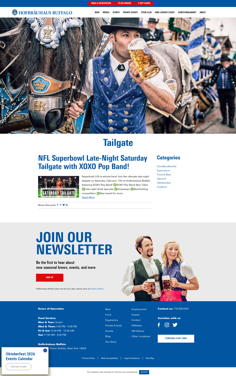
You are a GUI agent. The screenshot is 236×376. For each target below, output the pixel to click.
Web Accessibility (109, 358)
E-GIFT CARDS (144, 3)
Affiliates (137, 326)
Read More (88, 197)
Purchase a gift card (176, 338)
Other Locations (141, 336)
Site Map (150, 358)
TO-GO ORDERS (124, 3)
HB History (138, 331)
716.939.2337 (181, 309)
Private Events (113, 326)
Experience (163, 171)
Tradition (162, 187)
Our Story (110, 342)
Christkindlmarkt (166, 166)
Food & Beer (164, 175)
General (161, 179)
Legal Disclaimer (132, 358)
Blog (108, 336)
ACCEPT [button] (144, 372)
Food (108, 315)
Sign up (49, 277)
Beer (108, 309)
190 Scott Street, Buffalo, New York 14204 (62, 348)
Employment (139, 309)
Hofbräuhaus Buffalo (42, 12)
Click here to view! (18, 366)
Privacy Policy (97, 289)
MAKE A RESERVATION (101, 3)
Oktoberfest (164, 183)
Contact (136, 320)
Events (109, 331)
